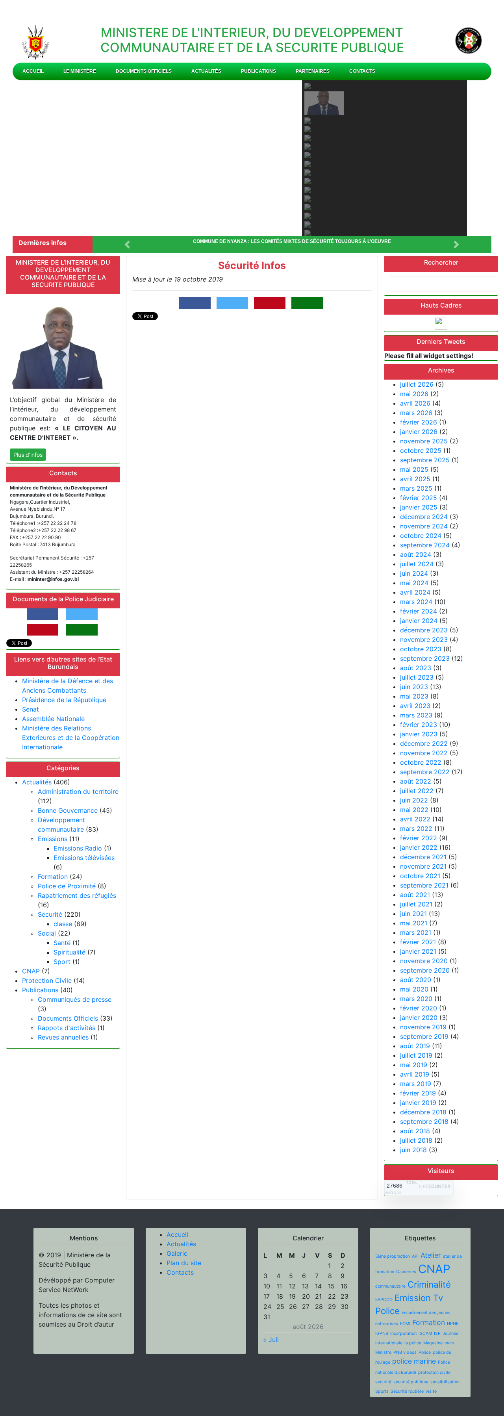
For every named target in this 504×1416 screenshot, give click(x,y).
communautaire (390, 1286)
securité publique (410, 1381)
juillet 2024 (417, 564)
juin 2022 (414, 800)
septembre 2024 (425, 545)
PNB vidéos (405, 1352)
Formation (53, 876)
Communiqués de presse (74, 999)
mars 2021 (415, 932)
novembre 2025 (424, 441)
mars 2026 (416, 413)
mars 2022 (416, 828)
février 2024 (418, 611)
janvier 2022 (418, 847)
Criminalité (429, 1284)
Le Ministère (79, 71)
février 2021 (418, 942)
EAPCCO (384, 1299)
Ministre (383, 1352)
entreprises (386, 1323)
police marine (414, 1361)
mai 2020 (414, 989)
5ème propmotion (392, 1256)
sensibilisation (445, 1381)
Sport (62, 962)
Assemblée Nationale (53, 719)
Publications (258, 71)
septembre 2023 (425, 658)
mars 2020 (416, 999)
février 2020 (418, 1008)
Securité (50, 914)
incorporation (403, 1333)
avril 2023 (415, 706)
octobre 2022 (420, 762)
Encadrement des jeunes (426, 1312)
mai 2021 (413, 923)
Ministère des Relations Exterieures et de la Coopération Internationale (70, 737)
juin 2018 (413, 1150)
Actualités (206, 71)
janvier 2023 (418, 734)
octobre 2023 (420, 649)
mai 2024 (414, 583)
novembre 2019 (423, 1027)
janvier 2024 (418, 621)
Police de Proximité (67, 886)
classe (63, 924)
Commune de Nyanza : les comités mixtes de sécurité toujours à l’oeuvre (292, 241)
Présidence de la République (64, 700)
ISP (437, 1333)
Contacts (362, 71)
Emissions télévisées (84, 858)
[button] (30, 158)
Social (47, 933)
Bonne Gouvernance (68, 810)
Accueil (33, 71)
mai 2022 (414, 810)
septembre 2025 (425, 460)
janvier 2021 (418, 951)
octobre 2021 (420, 876)
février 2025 (418, 498)
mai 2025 (414, 469)
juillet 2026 (417, 384)
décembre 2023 (424, 630)
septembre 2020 (425, 970)
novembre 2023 (424, 639)
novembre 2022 (424, 753)
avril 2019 (414, 1074)
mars (449, 1343)
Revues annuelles (63, 1037)
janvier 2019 (418, 1102)
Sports (382, 1391)
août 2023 (415, 668)
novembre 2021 (423, 866)
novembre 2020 (424, 961)
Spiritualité (69, 952)
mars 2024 (416, 602)
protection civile (434, 1372)
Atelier (431, 1255)
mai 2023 (414, 696)
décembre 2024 (424, 517)
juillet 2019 (416, 1055)
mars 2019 (415, 1084)
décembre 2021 (423, 857)
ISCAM (425, 1333)
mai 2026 (414, 394)
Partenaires (313, 71)
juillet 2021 (416, 904)
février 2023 (418, 724)
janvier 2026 (418, 432)
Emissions (52, 839)
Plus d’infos (28, 454)
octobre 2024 (420, 535)
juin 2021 (413, 913)
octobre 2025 (420, 450)
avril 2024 (415, 592)
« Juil (271, 1340)
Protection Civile (47, 980)
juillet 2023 (417, 677)
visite (431, 1391)
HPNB (453, 1323)
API (415, 1256)
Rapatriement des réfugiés (77, 895)
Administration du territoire (78, 791)
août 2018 (415, 1131)
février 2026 (418, 422)
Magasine (433, 1343)
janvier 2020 (418, 1017)
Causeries (406, 1271)
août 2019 (415, 1046)
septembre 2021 (424, 885)
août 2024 (415, 554)
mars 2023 (416, 715)
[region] (252, 158)
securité (383, 1381)
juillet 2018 (416, 1140)
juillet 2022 (417, 791)
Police (425, 1352)
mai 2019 (413, 1065)
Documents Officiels (144, 71)
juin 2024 (414, 573)
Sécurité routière (407, 1391)
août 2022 (415, 781)
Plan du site (184, 1263)
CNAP (31, 971)
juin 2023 (414, 687)
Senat (30, 709)
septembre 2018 (424, 1121)
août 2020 (415, 980)
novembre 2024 (424, 526)
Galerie (177, 1253)
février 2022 (418, 838)
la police (412, 1343)
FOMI (405, 1323)
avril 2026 (415, 403)
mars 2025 (416, 488)
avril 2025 (415, 479)
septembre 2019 (424, 1036)
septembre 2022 (425, 772)
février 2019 (418, 1093)
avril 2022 (415, 819)
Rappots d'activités (66, 1028)
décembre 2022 (424, 743)
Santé (62, 943)
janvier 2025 (418, 507)
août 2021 (415, 895)
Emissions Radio (78, 848)
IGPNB (381, 1333)
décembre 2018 (423, 1112)
